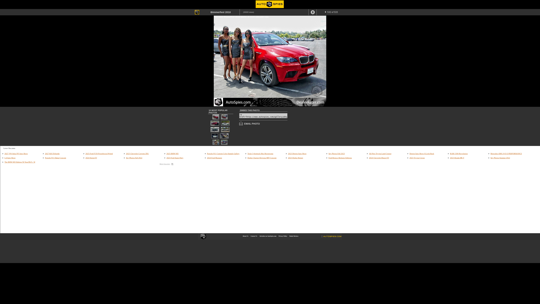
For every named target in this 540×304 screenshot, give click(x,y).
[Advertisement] (311, 126)
